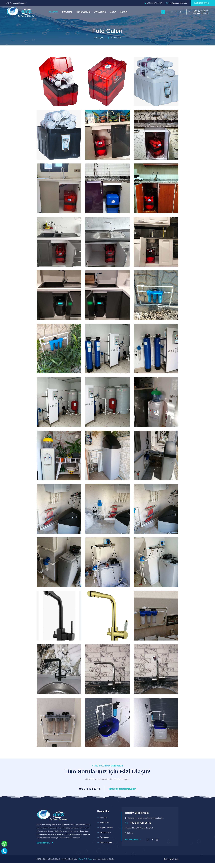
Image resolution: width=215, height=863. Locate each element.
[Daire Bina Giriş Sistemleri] (152, 284)
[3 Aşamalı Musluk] (55, 604)
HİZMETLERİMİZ (83, 12)
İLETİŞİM (124, 12)
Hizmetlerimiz (105, 832)
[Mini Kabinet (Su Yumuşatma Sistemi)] (55, 497)
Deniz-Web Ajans (85, 859)
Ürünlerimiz (104, 837)
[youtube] (180, 12)
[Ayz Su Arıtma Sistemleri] (20, 12)
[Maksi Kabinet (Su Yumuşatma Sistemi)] (103, 444)
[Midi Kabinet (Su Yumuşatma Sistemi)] (55, 551)
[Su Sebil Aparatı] (152, 391)
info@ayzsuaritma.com (178, 3)
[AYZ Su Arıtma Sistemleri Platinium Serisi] (55, 70)
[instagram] (171, 12)
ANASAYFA (53, 12)
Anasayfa (98, 38)
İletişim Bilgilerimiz (171, 859)
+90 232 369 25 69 (201, 14)
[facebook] (176, 12)
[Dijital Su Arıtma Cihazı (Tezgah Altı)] (55, 284)
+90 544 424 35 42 (201, 12)
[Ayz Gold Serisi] (103, 70)
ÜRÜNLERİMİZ (100, 12)
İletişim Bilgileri (106, 842)
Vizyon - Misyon (106, 827)
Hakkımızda (104, 822)
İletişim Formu (44, 843)
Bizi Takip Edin (132, 839)
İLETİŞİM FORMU (201, 3)
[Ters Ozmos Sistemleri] (103, 337)
